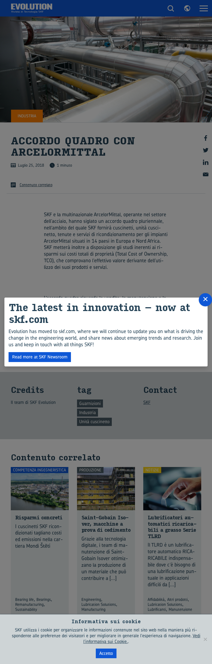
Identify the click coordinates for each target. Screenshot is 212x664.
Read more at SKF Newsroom (39, 357)
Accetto (106, 653)
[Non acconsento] (205, 639)
